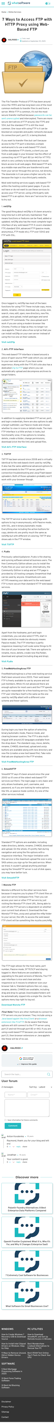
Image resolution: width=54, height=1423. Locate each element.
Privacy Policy (8, 1407)
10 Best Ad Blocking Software (11, 1386)
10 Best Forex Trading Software (11, 1379)
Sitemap (5, 1412)
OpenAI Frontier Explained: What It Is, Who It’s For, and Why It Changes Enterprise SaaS (27, 1243)
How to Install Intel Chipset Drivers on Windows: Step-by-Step (14, 1346)
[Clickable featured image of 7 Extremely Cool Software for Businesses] (27, 1262)
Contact (5, 1417)
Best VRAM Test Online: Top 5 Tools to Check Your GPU (39, 1355)
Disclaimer (6, 1402)
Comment (12, 1126)
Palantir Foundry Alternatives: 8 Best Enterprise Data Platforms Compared (27, 1209)
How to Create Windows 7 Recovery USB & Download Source (14, 1336)
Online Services (14, 12)
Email (34, 1094)
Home (4, 12)
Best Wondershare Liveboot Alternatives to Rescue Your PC (38, 1346)
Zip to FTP (17, 368)
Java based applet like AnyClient (18, 1018)
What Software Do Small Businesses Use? (27, 1306)
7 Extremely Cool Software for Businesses (27, 1275)
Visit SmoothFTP (10, 878)
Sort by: (33, 1087)
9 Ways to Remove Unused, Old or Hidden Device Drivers (14, 1355)
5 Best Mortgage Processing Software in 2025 (12, 1371)
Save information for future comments (23, 1120)
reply (18, 1147)
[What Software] (19, 3)
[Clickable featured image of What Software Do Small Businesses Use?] (27, 1292)
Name (11, 1094)
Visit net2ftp (8, 342)
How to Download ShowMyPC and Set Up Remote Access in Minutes (40, 1336)
